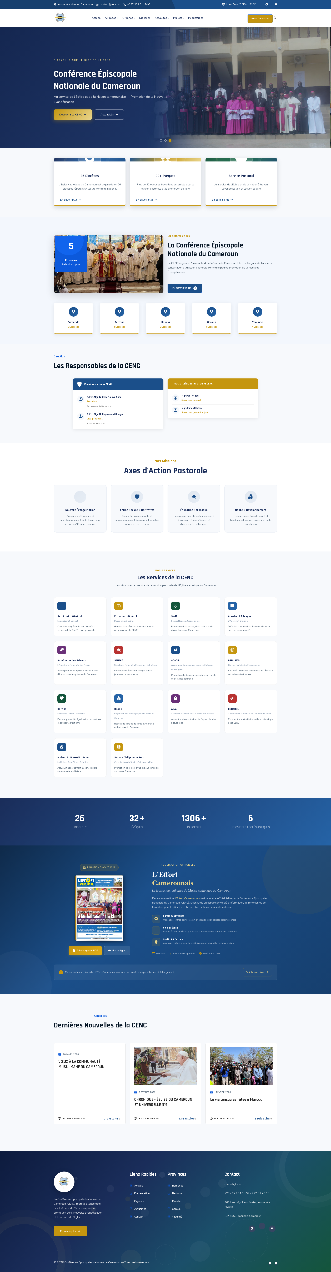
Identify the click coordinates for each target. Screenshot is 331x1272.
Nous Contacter (260, 18)
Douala (176, 1201)
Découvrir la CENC (70, 114)
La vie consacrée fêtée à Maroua (236, 1099)
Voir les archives (255, 972)
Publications (195, 18)
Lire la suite (110, 1119)
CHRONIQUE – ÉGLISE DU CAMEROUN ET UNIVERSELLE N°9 (163, 1102)
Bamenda (177, 1186)
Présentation (142, 1193)
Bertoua (177, 1193)
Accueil (96, 18)
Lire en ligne (119, 950)
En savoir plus (69, 199)
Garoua (176, 1209)
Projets (177, 18)
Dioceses (145, 18)
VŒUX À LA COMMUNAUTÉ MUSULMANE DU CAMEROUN (81, 1064)
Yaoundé (177, 1217)
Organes (127, 18)
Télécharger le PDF (87, 950)
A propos (110, 18)
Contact (138, 1217)
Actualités (161, 18)
